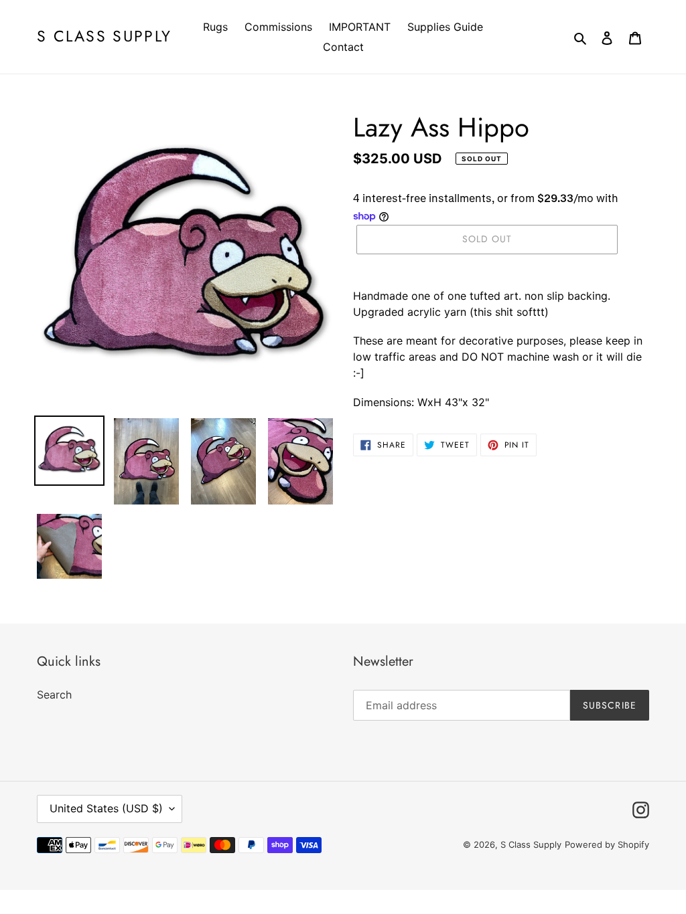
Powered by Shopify (607, 844)
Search (54, 694)
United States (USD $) (106, 808)
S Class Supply (104, 36)
